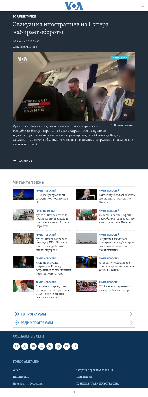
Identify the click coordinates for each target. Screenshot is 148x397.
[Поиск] (74, 392)
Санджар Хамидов (25, 47)
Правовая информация (28, 383)
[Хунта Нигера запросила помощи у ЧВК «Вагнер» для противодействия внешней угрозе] (23, 238)
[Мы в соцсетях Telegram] (74, 346)
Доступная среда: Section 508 (94, 369)
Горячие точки (24, 16)
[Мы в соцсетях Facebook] (16, 346)
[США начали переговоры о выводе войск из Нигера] (86, 286)
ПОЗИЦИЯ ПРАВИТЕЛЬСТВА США (97, 383)
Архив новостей (46, 191)
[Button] (22, 161)
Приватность (84, 376)
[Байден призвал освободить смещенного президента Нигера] (86, 194)
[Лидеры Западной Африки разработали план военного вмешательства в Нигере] (86, 214)
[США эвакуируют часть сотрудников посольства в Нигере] (23, 194)
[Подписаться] (66, 346)
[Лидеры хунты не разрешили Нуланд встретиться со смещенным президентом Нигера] (23, 262)
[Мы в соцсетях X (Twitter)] (24, 346)
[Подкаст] (58, 346)
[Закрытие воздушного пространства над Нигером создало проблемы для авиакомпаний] (86, 238)
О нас (16, 369)
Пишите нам (21, 376)
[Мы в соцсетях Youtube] (33, 346)
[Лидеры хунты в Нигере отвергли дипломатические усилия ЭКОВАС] (86, 262)
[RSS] (49, 346)
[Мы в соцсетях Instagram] (41, 346)
